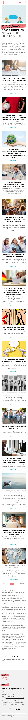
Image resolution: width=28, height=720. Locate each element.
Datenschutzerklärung (11, 715)
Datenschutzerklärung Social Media (9, 716)
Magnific (18, 709)
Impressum (4, 715)
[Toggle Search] (25, 2)
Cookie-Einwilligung (20, 716)
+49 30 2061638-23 (10, 694)
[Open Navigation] (20, 2)
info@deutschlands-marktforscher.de (15, 698)
